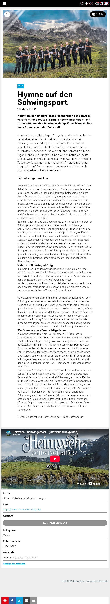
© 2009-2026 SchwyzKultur (73, 581)
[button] (4, 3)
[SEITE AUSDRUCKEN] (33, 600)
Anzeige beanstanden (14, 563)
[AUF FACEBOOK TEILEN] (12, 600)
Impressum (91, 581)
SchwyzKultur (94, 3)
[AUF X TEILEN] (19, 600)
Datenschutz (102, 581)
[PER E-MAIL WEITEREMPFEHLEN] (26, 600)
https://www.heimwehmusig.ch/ (22, 509)
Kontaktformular (55, 523)
